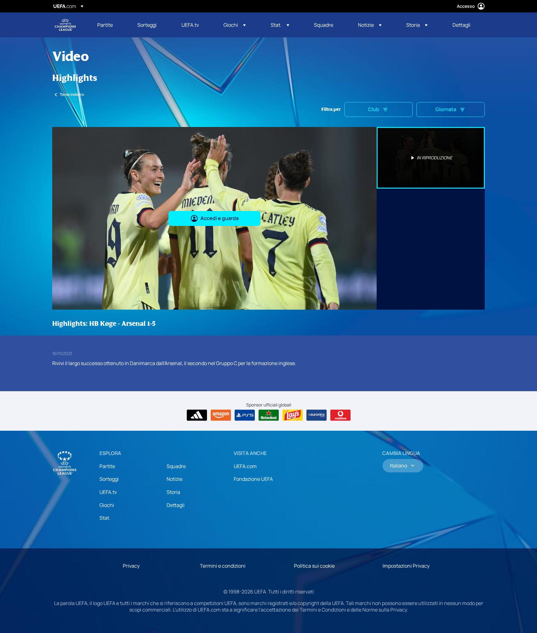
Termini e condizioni (223, 565)
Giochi (106, 505)
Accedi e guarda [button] (219, 218)
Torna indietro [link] (72, 94)
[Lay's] (292, 415)
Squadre (176, 466)
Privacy (131, 565)
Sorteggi (109, 479)
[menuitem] (109, 25)
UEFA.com (245, 466)
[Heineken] (269, 415)
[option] (431, 158)
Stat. (104, 517)
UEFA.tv (108, 492)
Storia (173, 492)
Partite (107, 466)
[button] (234, 25)
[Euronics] (316, 415)
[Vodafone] (340, 415)
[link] (105, 25)
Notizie (174, 479)
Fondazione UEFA (253, 479)
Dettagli (176, 505)
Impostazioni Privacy (406, 565)
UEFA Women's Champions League (65, 25)
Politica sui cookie (314, 565)
